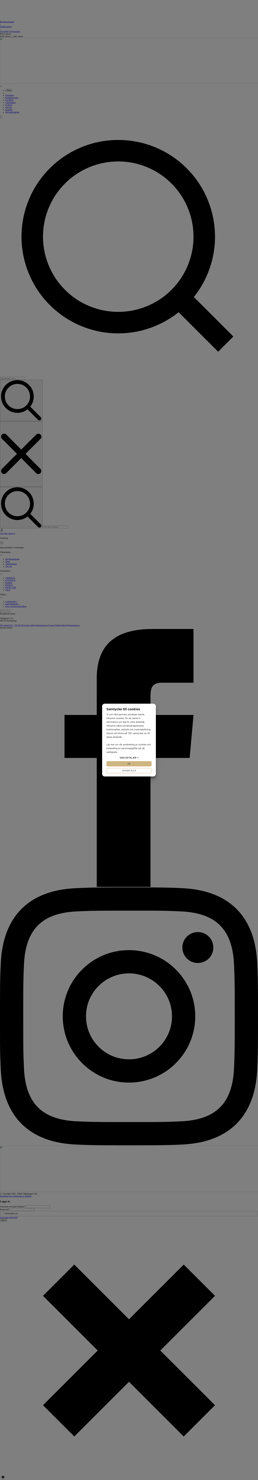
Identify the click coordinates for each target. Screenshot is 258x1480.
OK (129, 763)
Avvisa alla (129, 770)
